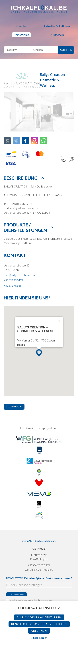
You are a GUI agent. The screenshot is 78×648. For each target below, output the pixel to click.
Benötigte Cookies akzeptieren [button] (39, 624)
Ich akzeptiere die (31, 600)
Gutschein (57, 34)
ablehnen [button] (39, 630)
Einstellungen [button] (39, 637)
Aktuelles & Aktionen (57, 26)
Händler (21, 26)
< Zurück (14, 406)
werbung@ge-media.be (39, 569)
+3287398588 (13, 285)
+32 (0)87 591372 (39, 565)
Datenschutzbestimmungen (39, 600)
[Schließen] (58, 321)
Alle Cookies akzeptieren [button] (39, 617)
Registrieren (21, 34)
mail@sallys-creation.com (19, 275)
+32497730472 (13, 280)
